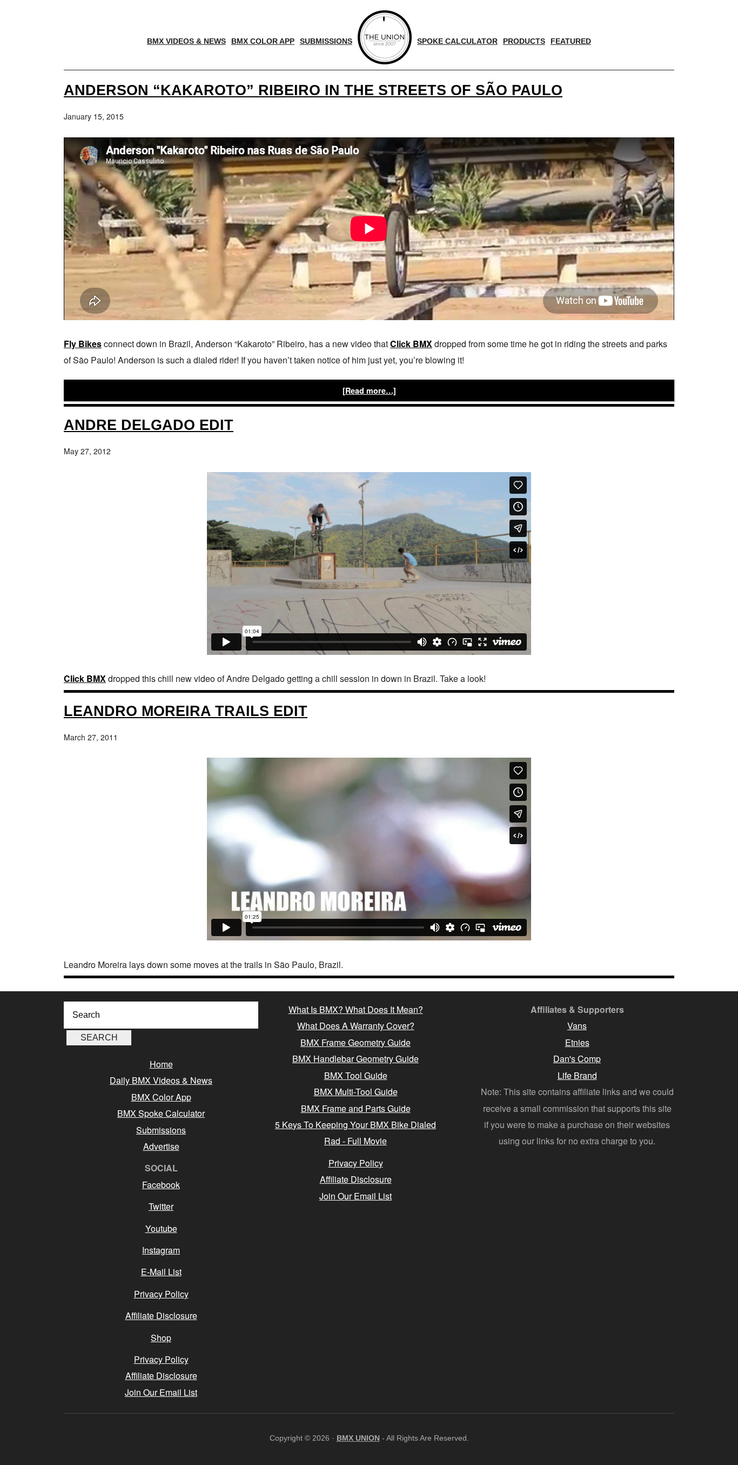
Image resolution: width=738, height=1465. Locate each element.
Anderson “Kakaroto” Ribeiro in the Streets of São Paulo (313, 90)
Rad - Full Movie (355, 1141)
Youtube (161, 1228)
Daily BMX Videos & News (161, 1080)
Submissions (161, 1130)
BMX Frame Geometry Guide (355, 1042)
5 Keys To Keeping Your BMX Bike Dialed (355, 1124)
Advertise (161, 1146)
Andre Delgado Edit (148, 424)
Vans (577, 1025)
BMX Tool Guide (355, 1075)
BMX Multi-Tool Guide (356, 1091)
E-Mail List (161, 1271)
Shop (161, 1337)
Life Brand (577, 1075)
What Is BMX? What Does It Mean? (356, 1009)
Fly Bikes (83, 343)
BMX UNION (358, 1438)
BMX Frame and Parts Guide (356, 1108)
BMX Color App (161, 1097)
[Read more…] (369, 390)
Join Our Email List (161, 1392)
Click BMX (411, 343)
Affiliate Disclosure (161, 1315)
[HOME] (385, 37)
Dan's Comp (577, 1058)
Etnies (577, 1042)
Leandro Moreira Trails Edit (185, 710)
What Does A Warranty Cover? (355, 1025)
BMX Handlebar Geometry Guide (355, 1058)
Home (161, 1064)
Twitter (161, 1206)
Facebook (161, 1184)
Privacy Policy (161, 1294)
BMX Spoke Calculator (161, 1113)
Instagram (161, 1250)
